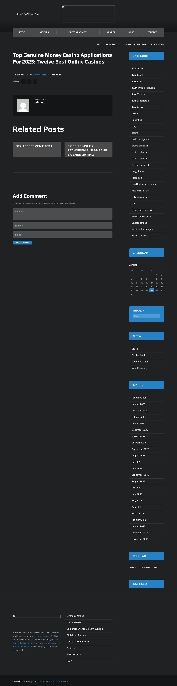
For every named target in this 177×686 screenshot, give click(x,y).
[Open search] (157, 14)
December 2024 (140, 410)
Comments (56, 75)
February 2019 (139, 519)
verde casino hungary (142, 229)
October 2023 (139, 442)
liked (155, 567)
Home (99, 44)
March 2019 (138, 513)
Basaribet (137, 119)
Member (111, 32)
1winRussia (138, 107)
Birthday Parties (75, 615)
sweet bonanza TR (141, 216)
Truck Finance (49, 643)
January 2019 (138, 526)
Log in (135, 348)
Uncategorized (113, 44)
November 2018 (140, 539)
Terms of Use (48, 681)
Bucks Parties (74, 622)
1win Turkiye (138, 94)
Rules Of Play (74, 654)
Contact (152, 32)
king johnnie (138, 171)
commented (145, 567)
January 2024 (138, 423)
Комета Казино (140, 235)
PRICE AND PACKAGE (78, 641)
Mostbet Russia (140, 190)
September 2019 (140, 474)
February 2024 (139, 417)
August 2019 (138, 481)
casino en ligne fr (140, 139)
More (131, 32)
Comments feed (140, 361)
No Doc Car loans (34, 643)
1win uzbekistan (140, 100)
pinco (134, 203)
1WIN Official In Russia (143, 87)
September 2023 (140, 449)
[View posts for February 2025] (156, 265)
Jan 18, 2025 (19, 75)
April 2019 (137, 507)
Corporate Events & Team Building (85, 628)
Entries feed (138, 355)
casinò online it (139, 158)
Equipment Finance (22, 646)
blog (134, 126)
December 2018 (140, 532)
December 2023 (140, 429)
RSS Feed (140, 583)
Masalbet (137, 177)
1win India (137, 81)
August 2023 (138, 455)
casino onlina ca (140, 145)
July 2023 (136, 462)
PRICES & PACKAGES (77, 32)
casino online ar (140, 152)
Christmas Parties (76, 635)
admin (39, 102)
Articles (44, 32)
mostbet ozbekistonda (144, 184)
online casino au (140, 197)
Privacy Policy (63, 681)
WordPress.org (139, 368)
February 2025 (139, 397)
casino (135, 132)
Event (22, 32)
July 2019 (136, 487)
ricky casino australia (142, 210)
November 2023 (140, 436)
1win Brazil (137, 75)
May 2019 (137, 500)
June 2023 (137, 468)
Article (135, 113)
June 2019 (137, 494)
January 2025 (138, 404)
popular (133, 567)
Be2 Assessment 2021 (34, 146)
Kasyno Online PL (140, 165)
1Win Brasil (137, 68)
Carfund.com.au (43, 636)
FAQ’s (70, 661)
